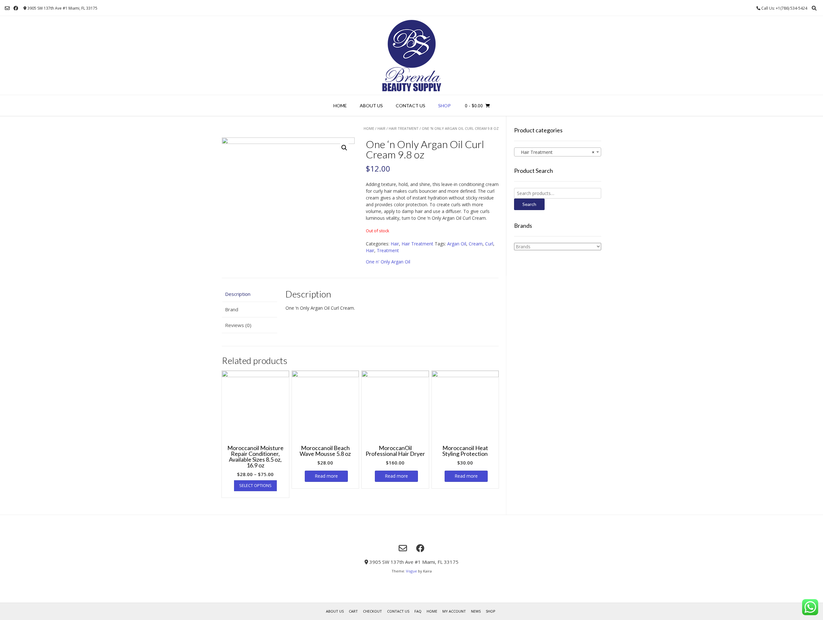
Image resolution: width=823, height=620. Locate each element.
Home (340, 105)
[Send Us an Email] (7, 8)
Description (237, 294)
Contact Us (410, 105)
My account (454, 611)
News (476, 611)
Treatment (388, 250)
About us (371, 105)
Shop (444, 105)
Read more (326, 476)
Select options (255, 485)
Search (529, 204)
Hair (381, 128)
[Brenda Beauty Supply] (411, 55)
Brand (231, 309)
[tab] (249, 294)
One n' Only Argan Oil (388, 262)
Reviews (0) (238, 325)
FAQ (417, 611)
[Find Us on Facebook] (16, 8)
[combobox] (557, 151)
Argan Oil (456, 244)
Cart (353, 611)
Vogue (411, 571)
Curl (489, 244)
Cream (476, 244)
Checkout (372, 611)
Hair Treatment (404, 128)
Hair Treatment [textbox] (555, 152)
